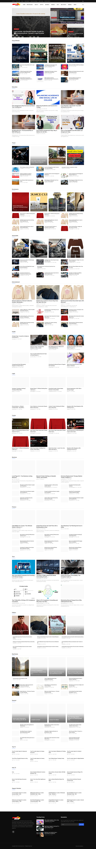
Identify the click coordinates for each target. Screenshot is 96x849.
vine (13, 163)
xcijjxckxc (70, 215)
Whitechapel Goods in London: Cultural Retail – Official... (75, 800)
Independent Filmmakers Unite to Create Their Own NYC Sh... (50, 72)
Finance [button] (53, 4)
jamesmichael (14, 433)
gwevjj (13, 391)
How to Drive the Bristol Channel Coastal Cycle (74, 780)
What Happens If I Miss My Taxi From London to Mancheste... (76, 181)
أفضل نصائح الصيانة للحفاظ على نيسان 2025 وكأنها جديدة (56, 254)
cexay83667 (22, 168)
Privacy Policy (18, 1)
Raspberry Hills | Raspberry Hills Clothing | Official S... (57, 208)
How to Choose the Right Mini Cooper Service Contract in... (27, 267)
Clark (21, 182)
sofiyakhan (62, 578)
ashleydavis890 (51, 367)
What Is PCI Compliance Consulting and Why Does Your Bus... (47, 601)
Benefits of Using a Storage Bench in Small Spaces (27, 725)
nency (45, 822)
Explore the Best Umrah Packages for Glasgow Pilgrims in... (76, 174)
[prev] (14, 23)
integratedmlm (14, 578)
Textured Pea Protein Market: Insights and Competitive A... (27, 492)
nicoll (13, 679)
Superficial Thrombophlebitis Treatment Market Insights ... (74, 492)
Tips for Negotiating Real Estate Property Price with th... (50, 679)
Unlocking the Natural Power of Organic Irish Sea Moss (57, 365)
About (22, 1)
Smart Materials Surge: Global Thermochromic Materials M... (48, 642)
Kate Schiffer (46, 275)
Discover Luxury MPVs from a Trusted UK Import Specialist (38, 254)
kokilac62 (46, 680)
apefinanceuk (71, 543)
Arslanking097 (22, 215)
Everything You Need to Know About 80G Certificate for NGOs (27, 548)
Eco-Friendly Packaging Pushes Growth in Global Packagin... (22, 647)
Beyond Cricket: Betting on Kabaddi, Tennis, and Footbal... (46, 476)
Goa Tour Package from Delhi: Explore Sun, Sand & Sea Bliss (51, 168)
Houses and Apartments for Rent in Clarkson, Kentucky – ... (75, 679)
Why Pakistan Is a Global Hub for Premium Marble (50, 685)
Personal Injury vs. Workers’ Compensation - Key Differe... (18, 407)
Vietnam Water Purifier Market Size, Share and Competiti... (51, 498)
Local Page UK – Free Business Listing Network (22, 476)
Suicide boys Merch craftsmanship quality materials (51, 485)
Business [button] (47, 4)
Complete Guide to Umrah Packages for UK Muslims (51, 174)
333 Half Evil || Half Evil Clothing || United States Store (75, 535)
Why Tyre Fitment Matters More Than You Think (76, 267)
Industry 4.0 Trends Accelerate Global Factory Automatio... (24, 641)
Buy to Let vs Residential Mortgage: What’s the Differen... (75, 542)
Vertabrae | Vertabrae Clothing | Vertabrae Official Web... (19, 389)
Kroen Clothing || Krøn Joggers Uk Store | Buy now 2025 (75, 227)
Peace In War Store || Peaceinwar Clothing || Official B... (20, 207)
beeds (68, 391)
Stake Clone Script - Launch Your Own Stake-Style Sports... (57, 448)
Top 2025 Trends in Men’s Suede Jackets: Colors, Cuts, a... (75, 725)
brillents (32, 674)
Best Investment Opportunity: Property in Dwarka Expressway (75, 672)
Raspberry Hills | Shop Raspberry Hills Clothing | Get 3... (75, 407)
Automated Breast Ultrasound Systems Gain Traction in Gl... (72, 642)
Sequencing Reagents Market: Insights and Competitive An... (76, 498)
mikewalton (22, 275)
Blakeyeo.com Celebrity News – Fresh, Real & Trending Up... (50, 833)
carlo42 (62, 108)
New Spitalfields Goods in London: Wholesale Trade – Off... (74, 793)
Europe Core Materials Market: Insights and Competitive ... (51, 492)
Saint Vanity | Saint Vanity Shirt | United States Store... (51, 317)
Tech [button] (58, 4)
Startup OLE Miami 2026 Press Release (76, 64)
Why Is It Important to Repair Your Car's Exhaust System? (76, 260)
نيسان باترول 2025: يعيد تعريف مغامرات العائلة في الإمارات (19, 254)
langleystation (71, 680)
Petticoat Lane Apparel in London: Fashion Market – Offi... (19, 800)
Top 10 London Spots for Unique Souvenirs (37, 752)
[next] (48, 23)
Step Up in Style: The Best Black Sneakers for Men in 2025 (37, 347)
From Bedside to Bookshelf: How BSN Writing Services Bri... (71, 106)
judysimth (38, 528)
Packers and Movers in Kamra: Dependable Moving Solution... (26, 174)
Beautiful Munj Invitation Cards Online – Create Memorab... (51, 725)
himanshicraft (46, 727)
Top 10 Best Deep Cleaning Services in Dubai (27, 738)
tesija (21, 268)
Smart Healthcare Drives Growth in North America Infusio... (73, 636)
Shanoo (21, 262)
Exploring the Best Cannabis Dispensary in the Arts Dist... (74, 738)
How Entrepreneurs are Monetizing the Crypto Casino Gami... (75, 431)
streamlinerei (22, 687)
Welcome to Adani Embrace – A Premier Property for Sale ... (51, 692)
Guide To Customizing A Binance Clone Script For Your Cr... (20, 431)
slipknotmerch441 (47, 228)
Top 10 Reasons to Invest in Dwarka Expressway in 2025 (19, 672)
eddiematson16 (52, 674)
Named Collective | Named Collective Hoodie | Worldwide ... (22, 301)
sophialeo (21, 727)
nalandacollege (38, 108)
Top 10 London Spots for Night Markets (75, 758)
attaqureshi (46, 687)
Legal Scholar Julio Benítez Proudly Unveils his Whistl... (75, 34)
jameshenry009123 (47, 262)
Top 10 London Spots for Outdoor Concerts (74, 752)
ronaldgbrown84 (71, 262)
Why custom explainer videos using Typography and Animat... (51, 820)
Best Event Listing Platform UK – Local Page (27, 65)
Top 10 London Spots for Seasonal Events (19, 752)
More (75, 4)
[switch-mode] (83, 1)
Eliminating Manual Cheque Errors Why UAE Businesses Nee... (71, 601)
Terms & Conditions (79, 846)
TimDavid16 (69, 433)
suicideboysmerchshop (52, 391)
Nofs (68, 256)
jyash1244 (51, 633)
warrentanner (71, 268)
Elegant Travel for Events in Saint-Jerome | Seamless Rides (20, 161)
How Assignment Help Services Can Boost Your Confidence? (23, 106)
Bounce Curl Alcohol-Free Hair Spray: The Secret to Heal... (38, 208)
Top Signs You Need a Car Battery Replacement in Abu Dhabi (75, 273)
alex (14, 35)
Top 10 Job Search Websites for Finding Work (57, 752)
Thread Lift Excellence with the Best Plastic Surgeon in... (74, 347)
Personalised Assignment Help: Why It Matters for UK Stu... (46, 131)
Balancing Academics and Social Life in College (46, 106)
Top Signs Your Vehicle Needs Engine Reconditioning (51, 260)
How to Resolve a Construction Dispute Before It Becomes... (38, 407)
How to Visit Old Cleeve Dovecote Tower (19, 780)
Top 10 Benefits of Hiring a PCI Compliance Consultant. (23, 601)
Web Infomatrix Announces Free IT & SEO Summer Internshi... (74, 58)
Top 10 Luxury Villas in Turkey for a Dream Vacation (75, 732)
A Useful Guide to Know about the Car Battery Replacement (51, 273)
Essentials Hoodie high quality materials (74, 485)
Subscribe (81, 824)
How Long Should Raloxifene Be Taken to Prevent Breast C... (38, 354)
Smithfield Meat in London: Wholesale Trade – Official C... (57, 793)
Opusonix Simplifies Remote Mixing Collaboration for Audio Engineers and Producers (65, 20)
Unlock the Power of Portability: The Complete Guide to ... (70, 576)
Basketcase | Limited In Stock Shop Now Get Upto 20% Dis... (47, 301)
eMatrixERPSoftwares (64, 603)
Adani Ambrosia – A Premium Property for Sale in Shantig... (27, 692)
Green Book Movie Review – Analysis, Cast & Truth (37, 59)
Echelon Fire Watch (54, 719)
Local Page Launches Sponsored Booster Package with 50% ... (50, 65)
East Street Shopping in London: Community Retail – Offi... (37, 800)
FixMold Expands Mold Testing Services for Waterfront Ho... (26, 72)
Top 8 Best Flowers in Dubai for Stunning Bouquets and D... (26, 732)
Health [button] (36, 4)
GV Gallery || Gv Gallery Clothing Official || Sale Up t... (50, 323)
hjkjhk (45, 828)
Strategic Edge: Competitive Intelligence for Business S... (20, 337)
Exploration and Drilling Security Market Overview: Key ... (26, 498)
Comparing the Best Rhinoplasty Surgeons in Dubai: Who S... (19, 365)
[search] (83, 5)
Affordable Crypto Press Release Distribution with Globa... (19, 58)
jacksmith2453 (46, 500)
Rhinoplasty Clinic (15, 367)
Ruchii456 (69, 633)
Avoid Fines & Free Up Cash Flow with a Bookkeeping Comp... (47, 526)
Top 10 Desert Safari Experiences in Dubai (26, 181)
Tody (31, 349)
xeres (13, 108)
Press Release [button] (29, 4)
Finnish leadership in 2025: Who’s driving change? (74, 389)
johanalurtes (22, 318)
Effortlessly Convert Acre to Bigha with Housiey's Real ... (76, 685)
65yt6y (21, 176)
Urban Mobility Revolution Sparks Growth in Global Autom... (74, 630)
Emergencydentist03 (70, 367)
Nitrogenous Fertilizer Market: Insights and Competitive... (27, 485)
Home (24, 4)
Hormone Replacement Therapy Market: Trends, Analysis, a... (71, 476)
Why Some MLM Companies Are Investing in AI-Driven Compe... (23, 576)
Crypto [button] (41, 4)
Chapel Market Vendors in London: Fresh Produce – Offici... (56, 800)
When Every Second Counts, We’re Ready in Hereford (74, 365)
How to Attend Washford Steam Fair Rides (56, 780)
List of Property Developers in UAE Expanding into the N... (57, 672)
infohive (45, 834)
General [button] (70, 4)
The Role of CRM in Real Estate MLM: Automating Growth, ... (46, 576)
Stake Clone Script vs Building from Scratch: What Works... (37, 448)
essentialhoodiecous (47, 487)
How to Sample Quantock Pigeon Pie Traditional (74, 772)
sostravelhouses (52, 163)
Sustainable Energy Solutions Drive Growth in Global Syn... (73, 646)
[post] (31, 22)
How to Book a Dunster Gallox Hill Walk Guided (57, 772)
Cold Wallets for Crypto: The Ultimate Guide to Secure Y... (22, 526)
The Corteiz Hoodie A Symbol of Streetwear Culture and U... (50, 227)
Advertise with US (47, 1)
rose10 (63, 168)
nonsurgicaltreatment (70, 349)
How (13, 772)
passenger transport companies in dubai (69, 167)
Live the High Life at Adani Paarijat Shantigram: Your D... (75, 692)
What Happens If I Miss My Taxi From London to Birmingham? (51, 181)
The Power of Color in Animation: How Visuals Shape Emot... (76, 310)
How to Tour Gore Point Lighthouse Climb (37, 780)
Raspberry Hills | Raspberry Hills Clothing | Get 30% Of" (74, 448)
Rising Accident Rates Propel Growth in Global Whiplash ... (48, 636)
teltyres (38, 268)
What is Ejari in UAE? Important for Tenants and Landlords (26, 685)
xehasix (45, 182)
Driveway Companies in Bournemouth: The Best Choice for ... (38, 672)
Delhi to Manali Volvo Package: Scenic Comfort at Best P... (75, 161)
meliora (32, 721)
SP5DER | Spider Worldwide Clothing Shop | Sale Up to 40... (76, 214)
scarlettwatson (33, 163)
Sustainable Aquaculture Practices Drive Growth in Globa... (22, 637)
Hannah (13, 528)
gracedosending (32, 356)
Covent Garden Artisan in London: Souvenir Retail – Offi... (19, 793)
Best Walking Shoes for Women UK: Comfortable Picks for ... (56, 347)
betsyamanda (14, 409)
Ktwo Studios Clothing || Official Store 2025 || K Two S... (27, 535)
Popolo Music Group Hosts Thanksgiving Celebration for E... (26, 78)
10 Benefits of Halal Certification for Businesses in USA (51, 732)
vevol (50, 256)
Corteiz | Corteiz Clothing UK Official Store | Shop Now (56, 407)
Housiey (70, 687)
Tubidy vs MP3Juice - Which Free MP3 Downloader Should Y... (27, 310)
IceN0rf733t (51, 721)
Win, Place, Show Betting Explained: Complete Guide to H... (57, 58)
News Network (26, 1)
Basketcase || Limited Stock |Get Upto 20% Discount (72, 301)
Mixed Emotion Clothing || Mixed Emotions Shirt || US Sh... (50, 548)
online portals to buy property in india (20, 678)
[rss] (13, 832)
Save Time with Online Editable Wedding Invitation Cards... (57, 631)
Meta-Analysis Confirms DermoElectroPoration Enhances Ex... (51, 78)
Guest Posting (41, 1)
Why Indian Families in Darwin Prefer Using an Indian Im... (38, 161)
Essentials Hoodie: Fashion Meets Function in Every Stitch (56, 389)
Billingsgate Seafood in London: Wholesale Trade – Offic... (37, 793)
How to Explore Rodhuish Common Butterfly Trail (37, 772)
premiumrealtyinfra (16, 674)
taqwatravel (46, 176)
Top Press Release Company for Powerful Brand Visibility (75, 78)
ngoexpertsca (22, 549)
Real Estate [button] (63, 4)
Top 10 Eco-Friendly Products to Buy (20, 758)
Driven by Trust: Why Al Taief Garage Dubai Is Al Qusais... (27, 260)
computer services (35, 719)
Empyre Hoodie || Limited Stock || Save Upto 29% (75, 208)
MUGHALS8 (50, 409)
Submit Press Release (34, 1)
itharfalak (70, 275)
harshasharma (63, 479)
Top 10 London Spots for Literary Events (37, 759)
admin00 (37, 133)
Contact (13, 1)
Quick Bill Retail (70, 721)
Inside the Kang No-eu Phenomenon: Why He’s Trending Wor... (27, 317)
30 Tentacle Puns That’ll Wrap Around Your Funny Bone (51, 310)
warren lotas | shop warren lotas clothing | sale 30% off (19, 719)
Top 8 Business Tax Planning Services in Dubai (71, 526)
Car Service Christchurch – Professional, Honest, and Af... (25, 273)
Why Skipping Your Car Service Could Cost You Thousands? (46, 267)
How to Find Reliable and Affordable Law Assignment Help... (72, 131)
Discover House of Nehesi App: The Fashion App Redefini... (58, 34)
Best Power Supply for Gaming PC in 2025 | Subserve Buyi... (51, 827)
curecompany (71, 740)
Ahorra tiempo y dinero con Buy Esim (27, 167)
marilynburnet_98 (72, 727)
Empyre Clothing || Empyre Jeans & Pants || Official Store (51, 221)
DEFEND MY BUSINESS (15, 603)
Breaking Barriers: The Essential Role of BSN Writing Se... (22, 131)
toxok (14, 256)
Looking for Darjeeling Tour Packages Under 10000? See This (56, 161)
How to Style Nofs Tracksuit (74, 255)
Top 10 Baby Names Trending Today (56, 758)
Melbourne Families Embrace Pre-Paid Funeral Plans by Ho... (76, 72)
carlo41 (13, 133)
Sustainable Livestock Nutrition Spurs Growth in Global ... (48, 646)
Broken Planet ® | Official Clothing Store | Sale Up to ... (27, 214)
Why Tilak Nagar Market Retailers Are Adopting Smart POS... (75, 718)
